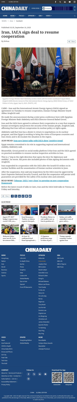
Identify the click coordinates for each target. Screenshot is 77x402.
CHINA (3, 2)
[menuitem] (35, 8)
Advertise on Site (6, 376)
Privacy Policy (5, 385)
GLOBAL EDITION (13, 2)
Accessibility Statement (8, 382)
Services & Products (15, 373)
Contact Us (17, 376)
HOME (5, 16)
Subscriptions (5, 379)
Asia (11, 21)
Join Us (14, 379)
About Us (4, 373)
